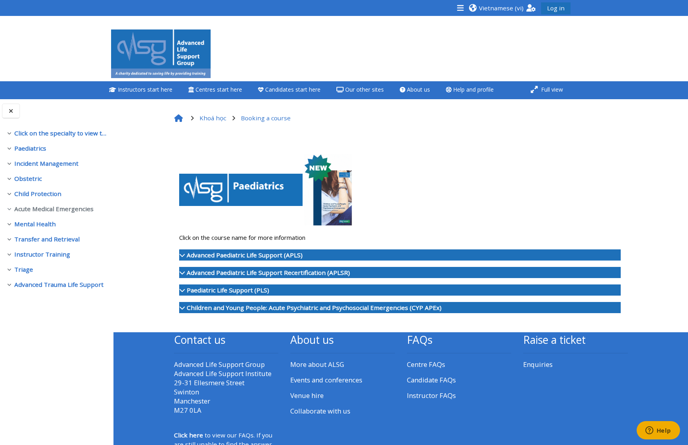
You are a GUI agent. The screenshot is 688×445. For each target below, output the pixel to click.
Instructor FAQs (431, 395)
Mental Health (35, 224)
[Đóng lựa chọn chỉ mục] (11, 111)
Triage (23, 269)
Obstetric (28, 178)
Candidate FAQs (431, 379)
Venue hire (307, 395)
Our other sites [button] (364, 89)
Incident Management (46, 163)
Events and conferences (326, 379)
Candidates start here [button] (292, 89)
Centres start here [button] (218, 89)
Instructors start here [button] (144, 89)
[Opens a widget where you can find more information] (658, 431)
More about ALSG (317, 364)
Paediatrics (30, 148)
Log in (556, 8)
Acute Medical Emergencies (54, 209)
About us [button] (417, 89)
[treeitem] (56, 133)
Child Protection (37, 194)
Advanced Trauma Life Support (59, 284)
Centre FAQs (426, 364)
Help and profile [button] (473, 89)
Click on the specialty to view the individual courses (60, 133)
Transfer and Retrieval (47, 239)
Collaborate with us (320, 411)
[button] (496, 8)
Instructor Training (42, 254)
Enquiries (538, 364)
